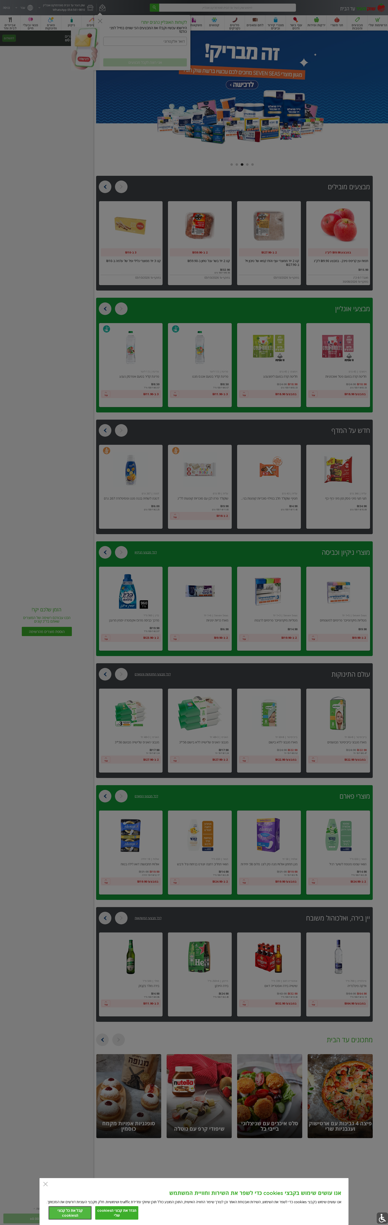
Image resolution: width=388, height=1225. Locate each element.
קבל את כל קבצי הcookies (70, 1213)
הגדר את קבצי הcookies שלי (117, 1213)
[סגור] (45, 1184)
